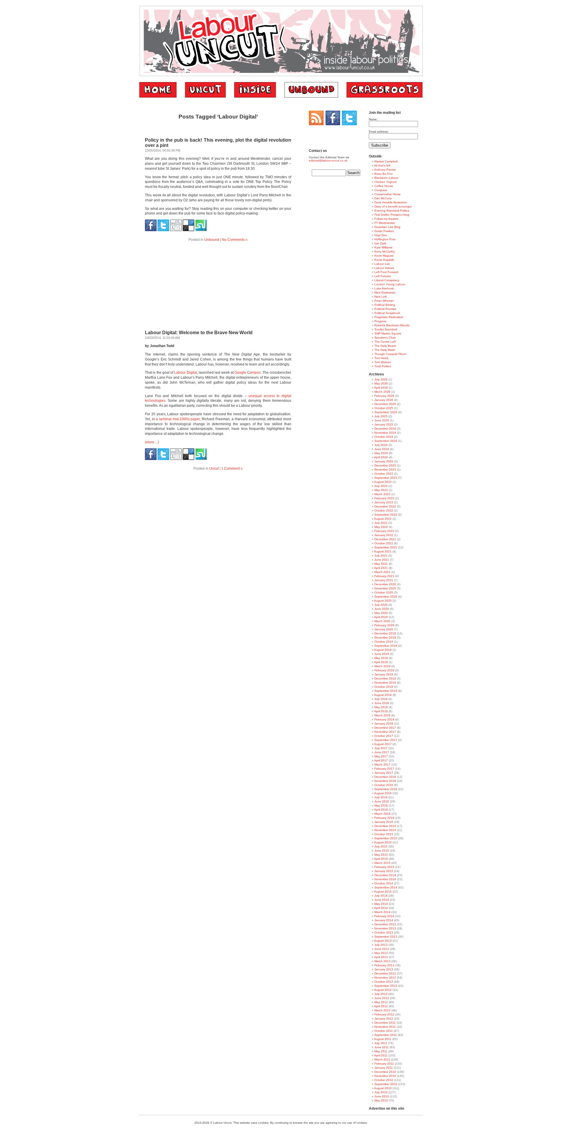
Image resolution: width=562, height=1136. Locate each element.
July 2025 (381, 416)
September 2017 (385, 740)
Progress (380, 321)
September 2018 (385, 690)
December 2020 (385, 584)
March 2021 (382, 572)
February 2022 (384, 531)
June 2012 (381, 998)
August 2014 (383, 891)
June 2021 (381, 559)
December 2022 (385, 506)
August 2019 (383, 649)
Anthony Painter (385, 169)
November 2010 (385, 1075)
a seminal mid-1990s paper (178, 419)
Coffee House (383, 186)
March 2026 (382, 391)
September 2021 (385, 547)
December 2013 (385, 924)
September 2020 (385, 596)
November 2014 (385, 879)
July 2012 (381, 994)
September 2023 (385, 477)
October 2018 (383, 686)
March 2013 (382, 961)
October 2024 (383, 436)
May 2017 (381, 756)
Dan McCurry (383, 198)
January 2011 (383, 1067)
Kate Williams (383, 247)
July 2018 (381, 699)
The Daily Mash (384, 349)
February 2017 (384, 768)
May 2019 (381, 658)
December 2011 (385, 1022)
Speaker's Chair (385, 337)
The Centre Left (385, 341)
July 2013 (381, 944)
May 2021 (381, 563)
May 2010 (381, 1100)
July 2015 (381, 846)
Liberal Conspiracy (386, 280)
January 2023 (383, 502)
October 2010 (383, 1080)
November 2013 (385, 928)
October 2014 (383, 883)
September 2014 (385, 887)
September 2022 (385, 514)
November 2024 (385, 432)
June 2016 (381, 801)
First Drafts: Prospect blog (391, 214)
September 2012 (385, 985)
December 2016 (385, 776)
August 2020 (383, 600)
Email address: (379, 131)
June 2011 (381, 1047)
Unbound (211, 240)
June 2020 (381, 608)
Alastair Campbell (385, 161)
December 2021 (385, 539)
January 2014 (383, 920)
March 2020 (382, 621)
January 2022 (383, 535)
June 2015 (381, 850)
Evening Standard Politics (391, 210)
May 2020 (381, 613)
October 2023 (383, 473)
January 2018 (383, 723)
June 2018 (381, 703)
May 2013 (381, 953)
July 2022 (381, 522)
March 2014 (382, 912)
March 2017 (382, 764)
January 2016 (383, 821)
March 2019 (382, 666)
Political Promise (385, 308)
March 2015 (382, 862)
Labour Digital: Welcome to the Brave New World (199, 332)
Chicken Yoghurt (385, 181)
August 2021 (383, 551)
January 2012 (383, 1018)
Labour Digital (185, 372)
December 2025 (385, 404)
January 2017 (383, 772)
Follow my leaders (386, 218)
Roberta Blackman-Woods (391, 325)
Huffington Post (384, 239)
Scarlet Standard (385, 329)
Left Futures (382, 276)
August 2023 (383, 481)
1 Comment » (232, 468)
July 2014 (381, 895)
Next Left (380, 296)
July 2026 (381, 379)
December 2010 (385, 1071)
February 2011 (384, 1063)
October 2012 (383, 981)
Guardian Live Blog (387, 227)
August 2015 (383, 842)
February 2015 (384, 867)
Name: (373, 119)
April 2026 (381, 387)
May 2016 (381, 805)
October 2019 (383, 641)
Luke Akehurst (384, 288)
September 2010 (385, 1084)
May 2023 (381, 490)
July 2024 (381, 445)
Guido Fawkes (384, 231)
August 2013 (383, 940)
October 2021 (383, 543)
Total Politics (382, 366)
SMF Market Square (387, 333)
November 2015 (385, 830)
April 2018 (381, 711)
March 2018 (382, 715)
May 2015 (381, 854)
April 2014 (381, 908)
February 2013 (384, 965)
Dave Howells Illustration (390, 202)
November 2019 (385, 637)
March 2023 (382, 494)
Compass (380, 190)
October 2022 (383, 510)
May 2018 (381, 707)
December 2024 (385, 428)
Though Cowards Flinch (390, 354)
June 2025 (381, 420)
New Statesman (385, 292)
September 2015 (385, 838)
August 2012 (383, 989)
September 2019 (385, 645)
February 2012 (384, 1014)
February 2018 (384, 719)
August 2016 (383, 793)
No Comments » (235, 240)
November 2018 (385, 682)
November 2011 (385, 1026)
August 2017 (383, 744)
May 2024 (381, 453)
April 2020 (381, 617)
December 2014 (385, 875)
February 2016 (384, 817)
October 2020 (383, 592)
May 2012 (381, 1002)
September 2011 (385, 1035)
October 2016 (383, 785)
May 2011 (381, 1051)
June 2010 (381, 1096)
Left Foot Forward (386, 272)
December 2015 (385, 826)
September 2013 (385, 936)
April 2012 (381, 1006)
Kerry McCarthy (384, 251)
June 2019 (381, 653)
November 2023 (385, 469)
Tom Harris (381, 358)
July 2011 (380, 1043)
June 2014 (381, 899)
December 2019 (385, 633)
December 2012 (385, 973)
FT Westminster (384, 222)
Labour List (382, 263)
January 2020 (383, 629)
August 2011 (382, 1039)
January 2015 (383, 871)
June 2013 (381, 948)
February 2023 (384, 498)
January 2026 (383, 399)
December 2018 (385, 678)
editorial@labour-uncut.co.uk (328, 160)
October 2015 (383, 834)
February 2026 (384, 395)
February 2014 (384, 916)
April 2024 (381, 457)
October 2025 (383, 408)
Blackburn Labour (386, 177)
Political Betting (384, 304)
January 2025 (383, 424)
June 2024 (381, 449)
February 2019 (384, 670)
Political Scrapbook (387, 313)
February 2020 (384, 625)
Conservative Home (387, 194)
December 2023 (385, 465)
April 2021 (381, 567)
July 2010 (381, 1092)
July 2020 (381, 604)
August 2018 (383, 694)
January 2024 (383, 461)
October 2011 (383, 1030)
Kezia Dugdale (384, 259)
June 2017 (381, 752)
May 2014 (381, 903)
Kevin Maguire (384, 255)
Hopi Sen (380, 235)
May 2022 (381, 526)
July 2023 (381, 486)
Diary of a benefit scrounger (393, 206)
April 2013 (381, 957)
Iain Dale (380, 243)
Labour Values (384, 268)
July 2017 (381, 748)
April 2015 (381, 858)
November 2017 (385, 731)
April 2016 (381, 809)
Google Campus (247, 372)
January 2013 (383, 969)
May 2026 (381, 383)
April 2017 (381, 760)
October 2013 (383, 932)
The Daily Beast (385, 345)
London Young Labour (389, 284)
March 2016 (382, 813)
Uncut (214, 468)
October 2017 (383, 735)
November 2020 (385, 588)
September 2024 (385, 440)
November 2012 (385, 977)
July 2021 (381, 555)
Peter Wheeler (384, 300)
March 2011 (382, 1059)
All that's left (382, 165)
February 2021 (384, 576)
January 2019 (383, 674)
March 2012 (382, 1010)
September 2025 (385, 412)
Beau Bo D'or (383, 173)
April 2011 (381, 1055)
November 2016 (385, 780)
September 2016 (385, 789)
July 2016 (381, 797)
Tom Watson (382, 362)
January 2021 (383, 580)
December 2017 (385, 727)
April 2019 (381, 662)
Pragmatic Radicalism (388, 317)
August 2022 (383, 518)
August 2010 (383, 1088)
